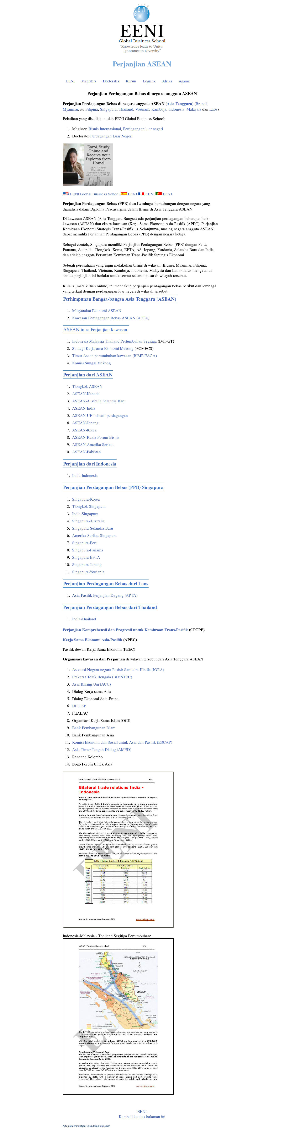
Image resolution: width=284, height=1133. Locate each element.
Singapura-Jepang (87, 564)
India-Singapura (85, 513)
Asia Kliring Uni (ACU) (91, 684)
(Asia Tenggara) (178, 103)
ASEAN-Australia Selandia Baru (99, 400)
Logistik (149, 80)
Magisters (88, 80)
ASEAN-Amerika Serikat (93, 444)
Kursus (131, 80)
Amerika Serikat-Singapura (94, 535)
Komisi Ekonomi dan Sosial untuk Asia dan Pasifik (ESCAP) (122, 742)
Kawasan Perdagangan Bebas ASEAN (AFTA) (110, 317)
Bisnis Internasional (105, 128)
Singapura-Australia (88, 520)
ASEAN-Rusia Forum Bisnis (95, 437)
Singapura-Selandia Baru (92, 528)
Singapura (108, 109)
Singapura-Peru (85, 542)
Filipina (91, 109)
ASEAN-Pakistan (86, 451)
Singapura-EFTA (86, 557)
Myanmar (70, 109)
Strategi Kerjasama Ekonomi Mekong (102, 348)
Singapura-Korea (86, 499)
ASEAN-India (83, 408)
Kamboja (158, 109)
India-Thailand (84, 618)
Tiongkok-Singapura (89, 506)
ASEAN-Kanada (86, 393)
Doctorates (111, 80)
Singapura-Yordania (88, 571)
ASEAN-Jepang (85, 422)
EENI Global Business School (95, 193)
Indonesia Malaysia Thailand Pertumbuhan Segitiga (114, 341)
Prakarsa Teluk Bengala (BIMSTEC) (102, 676)
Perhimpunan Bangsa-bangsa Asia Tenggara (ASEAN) (119, 298)
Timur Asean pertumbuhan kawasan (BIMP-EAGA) (114, 355)
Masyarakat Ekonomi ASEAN (96, 310)
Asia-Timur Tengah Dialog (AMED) (101, 749)
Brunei (201, 103)
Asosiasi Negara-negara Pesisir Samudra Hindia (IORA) (118, 669)
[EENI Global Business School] (142, 53)
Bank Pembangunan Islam (93, 727)
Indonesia (176, 109)
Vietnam (142, 109)
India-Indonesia (85, 475)
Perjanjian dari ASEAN (87, 374)
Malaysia (193, 109)
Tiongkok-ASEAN (87, 386)
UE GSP (79, 705)
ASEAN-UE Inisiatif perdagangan (100, 415)
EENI (70, 80)
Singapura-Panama (87, 549)
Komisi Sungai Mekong (91, 362)
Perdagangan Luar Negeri (111, 135)
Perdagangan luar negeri (143, 128)
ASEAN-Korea (84, 429)
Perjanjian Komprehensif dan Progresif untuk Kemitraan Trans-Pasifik (125, 630)
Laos (213, 109)
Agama (184, 80)
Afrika (167, 80)
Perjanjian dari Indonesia (89, 463)
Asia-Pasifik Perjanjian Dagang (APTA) (104, 595)
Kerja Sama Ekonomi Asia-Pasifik (92, 640)
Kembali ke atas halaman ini (142, 1116)
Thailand (126, 109)
